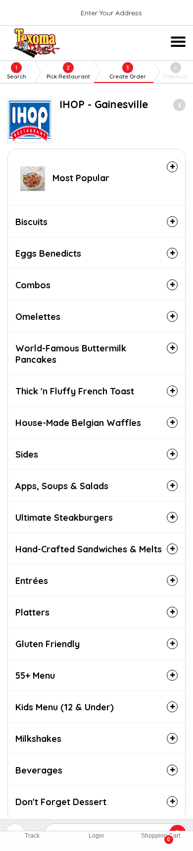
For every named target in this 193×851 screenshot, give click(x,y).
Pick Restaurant (68, 72)
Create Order (127, 72)
